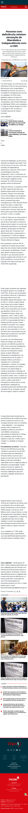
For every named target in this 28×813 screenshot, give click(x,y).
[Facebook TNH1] (11, 750)
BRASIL (14, 759)
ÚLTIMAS (5, 755)
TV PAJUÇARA (23, 755)
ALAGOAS (5, 759)
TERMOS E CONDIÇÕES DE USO (14, 766)
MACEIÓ (4, 757)
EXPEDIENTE (14, 763)
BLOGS (14, 757)
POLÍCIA (14, 755)
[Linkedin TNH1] (20, 750)
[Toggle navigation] (2, 2)
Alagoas (14, 7)
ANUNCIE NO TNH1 (14, 764)
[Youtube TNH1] (17, 750)
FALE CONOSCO (14, 768)
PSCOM (23, 760)
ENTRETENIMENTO (23, 758)
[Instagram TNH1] (8, 750)
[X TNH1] (14, 750)
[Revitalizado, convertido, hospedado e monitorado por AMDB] (25, 794)
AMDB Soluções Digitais (16, 808)
